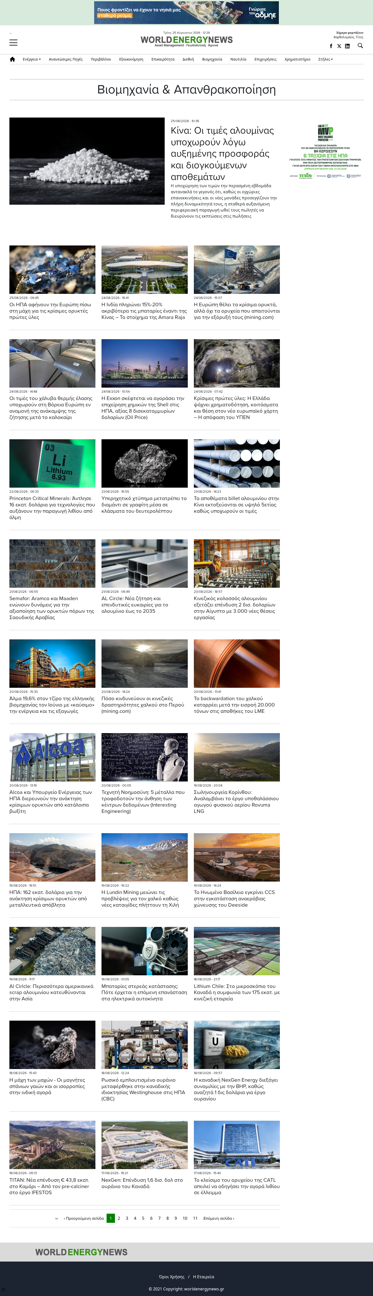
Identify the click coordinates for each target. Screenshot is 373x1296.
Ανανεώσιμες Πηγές (66, 59)
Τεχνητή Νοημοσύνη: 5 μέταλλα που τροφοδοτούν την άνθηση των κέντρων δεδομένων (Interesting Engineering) (143, 801)
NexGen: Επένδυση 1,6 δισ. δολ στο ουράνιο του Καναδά (142, 1183)
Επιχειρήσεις (266, 59)
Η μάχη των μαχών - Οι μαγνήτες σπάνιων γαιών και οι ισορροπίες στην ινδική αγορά (47, 1086)
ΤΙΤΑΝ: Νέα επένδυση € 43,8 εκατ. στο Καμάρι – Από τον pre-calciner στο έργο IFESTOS (49, 1186)
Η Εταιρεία (203, 1277)
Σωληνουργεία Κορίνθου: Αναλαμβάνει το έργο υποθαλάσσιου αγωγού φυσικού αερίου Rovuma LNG (236, 801)
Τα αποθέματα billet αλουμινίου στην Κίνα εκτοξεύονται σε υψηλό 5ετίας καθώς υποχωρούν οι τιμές (236, 504)
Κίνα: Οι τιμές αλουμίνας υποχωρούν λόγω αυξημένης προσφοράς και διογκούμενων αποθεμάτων (222, 153)
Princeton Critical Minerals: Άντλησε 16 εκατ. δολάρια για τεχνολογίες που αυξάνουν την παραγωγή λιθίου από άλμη (52, 508)
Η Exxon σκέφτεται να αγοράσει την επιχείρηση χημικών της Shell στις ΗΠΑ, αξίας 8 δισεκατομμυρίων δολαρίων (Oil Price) (142, 408)
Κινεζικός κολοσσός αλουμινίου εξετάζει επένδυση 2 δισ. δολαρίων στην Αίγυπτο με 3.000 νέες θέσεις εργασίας (234, 608)
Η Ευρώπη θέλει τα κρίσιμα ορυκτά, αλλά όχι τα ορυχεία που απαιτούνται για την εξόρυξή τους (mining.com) (237, 310)
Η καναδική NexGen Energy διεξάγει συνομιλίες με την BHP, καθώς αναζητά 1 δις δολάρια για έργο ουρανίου (236, 1089)
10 (185, 1218)
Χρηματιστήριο (297, 59)
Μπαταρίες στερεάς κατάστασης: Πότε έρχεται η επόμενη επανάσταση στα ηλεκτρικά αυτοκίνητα (144, 992)
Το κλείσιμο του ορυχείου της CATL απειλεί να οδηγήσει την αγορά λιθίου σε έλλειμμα (237, 1186)
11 (195, 1218)
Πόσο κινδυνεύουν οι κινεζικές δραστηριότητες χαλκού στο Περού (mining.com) (142, 704)
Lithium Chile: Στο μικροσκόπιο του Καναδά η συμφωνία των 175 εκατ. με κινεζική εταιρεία (237, 992)
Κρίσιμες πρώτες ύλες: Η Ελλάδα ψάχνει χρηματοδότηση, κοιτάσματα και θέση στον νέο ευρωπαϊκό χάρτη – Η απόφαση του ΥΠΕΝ (236, 408)
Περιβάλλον (101, 59)
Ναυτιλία (238, 59)
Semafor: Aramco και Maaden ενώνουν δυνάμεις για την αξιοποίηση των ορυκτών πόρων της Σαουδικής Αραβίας (51, 608)
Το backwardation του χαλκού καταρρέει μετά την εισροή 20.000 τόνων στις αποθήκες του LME (234, 704)
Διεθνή (188, 59)
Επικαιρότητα (163, 59)
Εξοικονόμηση (131, 59)
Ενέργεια (30, 59)
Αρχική (14, 59)
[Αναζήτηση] (358, 45)
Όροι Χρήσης (171, 1277)
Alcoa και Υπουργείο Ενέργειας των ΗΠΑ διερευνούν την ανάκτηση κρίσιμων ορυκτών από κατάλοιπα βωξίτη (50, 801)
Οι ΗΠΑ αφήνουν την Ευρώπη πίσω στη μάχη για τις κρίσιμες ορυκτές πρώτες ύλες (50, 310)
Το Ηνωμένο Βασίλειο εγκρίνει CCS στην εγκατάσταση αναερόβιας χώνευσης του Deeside (234, 898)
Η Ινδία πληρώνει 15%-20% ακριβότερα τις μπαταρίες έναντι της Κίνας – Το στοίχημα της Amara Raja (144, 310)
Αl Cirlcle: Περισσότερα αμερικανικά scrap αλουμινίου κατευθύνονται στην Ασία (51, 992)
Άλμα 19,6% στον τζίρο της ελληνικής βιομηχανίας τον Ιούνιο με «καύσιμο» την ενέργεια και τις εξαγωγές (51, 704)
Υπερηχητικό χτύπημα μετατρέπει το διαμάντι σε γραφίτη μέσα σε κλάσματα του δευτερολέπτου (144, 504)
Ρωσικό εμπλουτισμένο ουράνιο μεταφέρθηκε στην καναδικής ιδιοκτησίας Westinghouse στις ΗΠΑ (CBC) (143, 1089)
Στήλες (324, 59)
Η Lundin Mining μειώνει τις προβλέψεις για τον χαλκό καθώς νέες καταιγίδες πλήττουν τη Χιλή (140, 898)
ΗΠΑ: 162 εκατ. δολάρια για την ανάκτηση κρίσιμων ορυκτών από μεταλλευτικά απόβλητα (48, 898)
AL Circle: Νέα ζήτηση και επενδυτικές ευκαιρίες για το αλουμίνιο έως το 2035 (134, 604)
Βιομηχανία (212, 59)
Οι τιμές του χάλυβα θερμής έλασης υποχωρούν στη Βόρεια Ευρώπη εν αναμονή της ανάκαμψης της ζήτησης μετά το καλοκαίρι (50, 408)
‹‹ (56, 1218)
